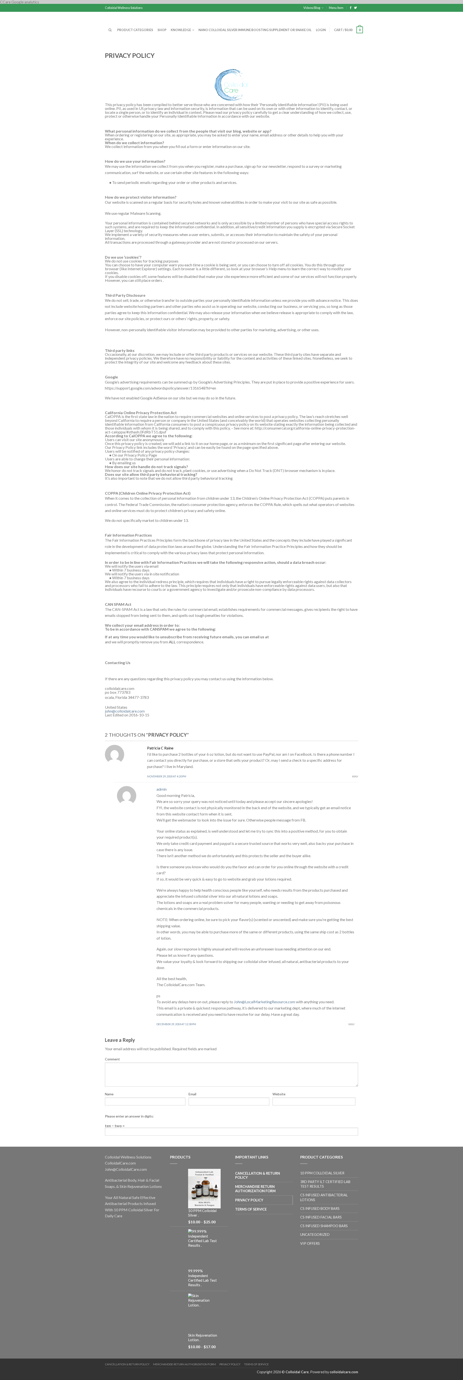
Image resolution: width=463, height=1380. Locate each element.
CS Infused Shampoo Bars (324, 1226)
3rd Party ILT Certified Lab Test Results (325, 1184)
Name (109, 1094)
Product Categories (135, 30)
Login (321, 30)
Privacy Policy (249, 1200)
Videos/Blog (311, 8)
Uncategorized (315, 1234)
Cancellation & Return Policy (257, 1175)
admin (162, 789)
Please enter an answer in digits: (129, 1116)
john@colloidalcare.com (125, 711)
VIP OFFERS (310, 1243)
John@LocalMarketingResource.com (264, 1001)
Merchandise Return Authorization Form (255, 1189)
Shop (161, 30)
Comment (112, 1059)
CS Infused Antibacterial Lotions (324, 1197)
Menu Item (336, 8)
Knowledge (181, 30)
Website (279, 1094)
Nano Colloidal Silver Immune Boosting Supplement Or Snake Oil (255, 30)
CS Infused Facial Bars (321, 1217)
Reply (355, 776)
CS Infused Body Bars (320, 1208)
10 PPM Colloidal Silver (322, 1173)
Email (192, 1094)
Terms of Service (251, 1209)
